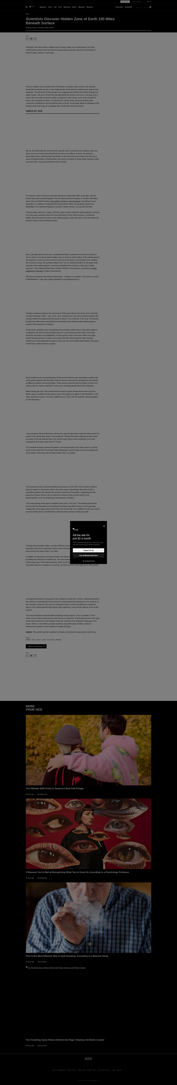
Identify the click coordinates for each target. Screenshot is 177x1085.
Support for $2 (89, 550)
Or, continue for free (88, 561)
